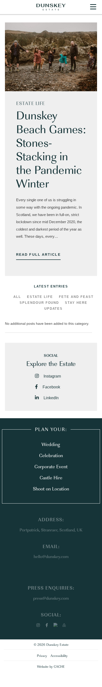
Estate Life (30, 103)
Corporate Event (51, 466)
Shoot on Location (51, 488)
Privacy (42, 655)
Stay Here (76, 303)
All (17, 297)
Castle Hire (51, 477)
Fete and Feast (76, 297)
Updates (53, 308)
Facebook (51, 387)
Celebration (51, 455)
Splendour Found (39, 303)
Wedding (51, 444)
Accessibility (59, 655)
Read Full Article (38, 254)
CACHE (59, 666)
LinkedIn (51, 398)
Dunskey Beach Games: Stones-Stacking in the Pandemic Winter (51, 148)
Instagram (52, 376)
